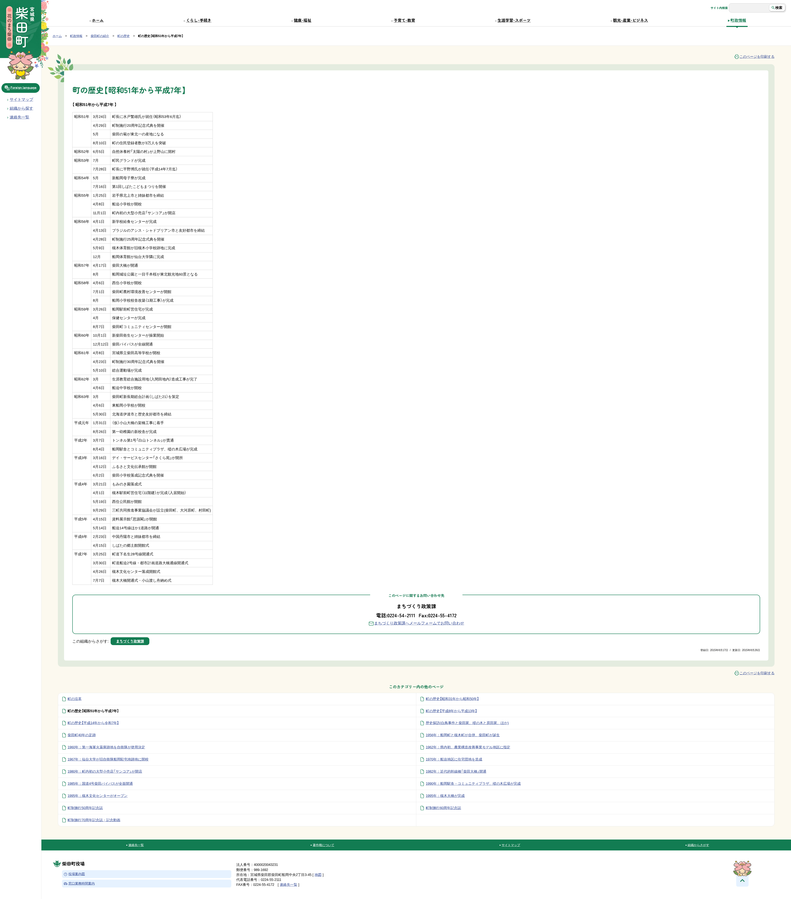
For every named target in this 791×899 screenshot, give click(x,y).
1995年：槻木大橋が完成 (445, 796)
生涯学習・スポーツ (514, 20)
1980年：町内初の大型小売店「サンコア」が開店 (105, 771)
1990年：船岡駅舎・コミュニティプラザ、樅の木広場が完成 (473, 784)
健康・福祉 (302, 20)
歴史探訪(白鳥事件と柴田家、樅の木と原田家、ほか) (467, 723)
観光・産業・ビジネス (630, 20)
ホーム (98, 20)
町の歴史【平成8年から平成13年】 (451, 711)
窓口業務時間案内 (81, 883)
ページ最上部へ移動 (742, 880)
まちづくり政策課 (130, 641)
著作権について (323, 845)
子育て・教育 (404, 20)
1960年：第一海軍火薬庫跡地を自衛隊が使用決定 (106, 747)
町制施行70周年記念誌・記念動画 (94, 820)
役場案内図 (76, 874)
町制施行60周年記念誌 (443, 808)
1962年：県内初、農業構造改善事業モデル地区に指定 (468, 747)
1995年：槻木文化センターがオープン (98, 796)
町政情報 (738, 20)
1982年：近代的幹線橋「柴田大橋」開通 (456, 771)
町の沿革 (75, 699)
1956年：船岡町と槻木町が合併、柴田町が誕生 (463, 735)
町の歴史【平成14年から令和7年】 (93, 723)
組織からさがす (698, 845)
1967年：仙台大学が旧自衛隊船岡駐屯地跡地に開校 (108, 759)
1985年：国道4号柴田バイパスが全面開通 (100, 784)
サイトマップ (21, 99)
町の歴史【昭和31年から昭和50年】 (452, 699)
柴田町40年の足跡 (82, 735)
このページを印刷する (757, 57)
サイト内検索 (719, 8)
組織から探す (21, 108)
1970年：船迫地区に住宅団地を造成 (454, 759)
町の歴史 (123, 36)
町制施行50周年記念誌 (85, 808)
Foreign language (23, 87)
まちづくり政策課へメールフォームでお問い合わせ (419, 623)
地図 (318, 875)
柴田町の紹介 (100, 36)
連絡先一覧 (136, 845)
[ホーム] (20, 28)
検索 (778, 8)
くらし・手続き (198, 20)
